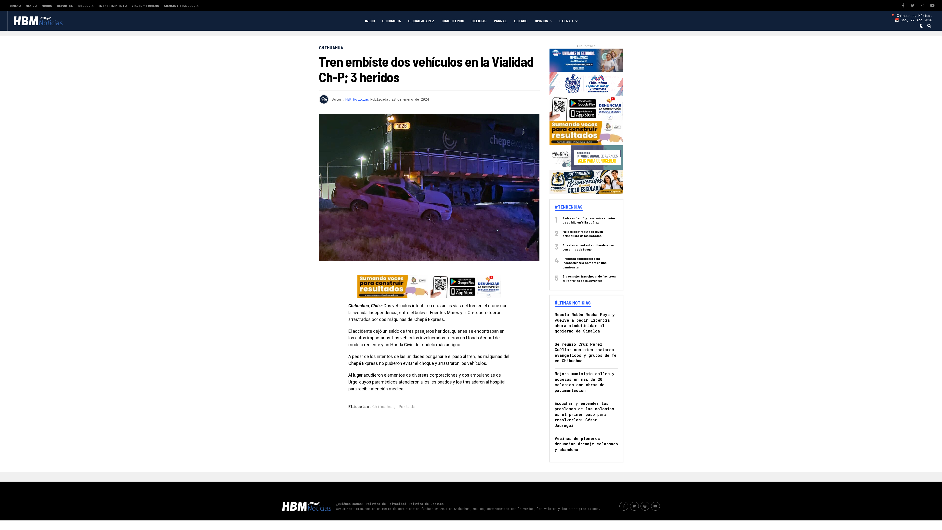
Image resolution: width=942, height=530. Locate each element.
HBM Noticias (357, 99)
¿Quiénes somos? (349, 504)
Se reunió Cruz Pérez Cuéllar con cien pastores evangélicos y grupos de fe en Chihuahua (585, 352)
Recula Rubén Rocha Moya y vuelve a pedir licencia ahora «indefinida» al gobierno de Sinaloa (585, 322)
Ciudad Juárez (421, 20)
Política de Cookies (426, 504)
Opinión (541, 20)
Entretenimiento (112, 5)
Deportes (65, 5)
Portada (407, 407)
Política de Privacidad (386, 504)
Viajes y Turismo (145, 5)
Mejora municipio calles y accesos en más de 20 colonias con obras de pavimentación (585, 382)
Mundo (47, 5)
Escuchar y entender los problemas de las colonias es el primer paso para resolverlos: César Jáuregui (584, 414)
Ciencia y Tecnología (181, 5)
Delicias (478, 20)
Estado (520, 20)
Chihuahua (391, 20)
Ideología (85, 5)
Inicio (370, 20)
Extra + (566, 20)
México (31, 5)
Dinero (15, 5)
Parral (500, 20)
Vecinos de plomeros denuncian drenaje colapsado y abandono (586, 444)
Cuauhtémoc (453, 20)
